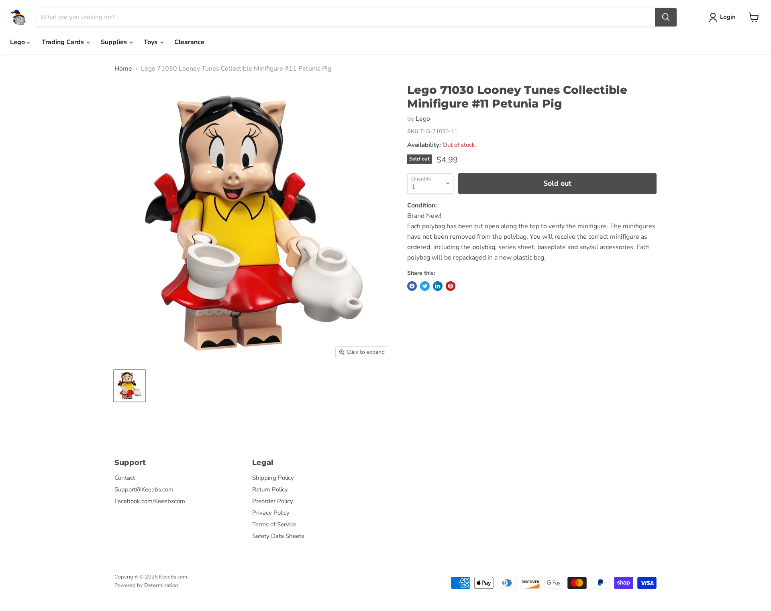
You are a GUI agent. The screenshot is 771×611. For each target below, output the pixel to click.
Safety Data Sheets (278, 536)
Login (728, 17)
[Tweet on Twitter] (425, 286)
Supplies (114, 42)
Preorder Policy (272, 501)
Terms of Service (274, 524)
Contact (124, 478)
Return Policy (270, 489)
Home (123, 68)
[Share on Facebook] (412, 286)
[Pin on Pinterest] (450, 286)
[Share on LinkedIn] (438, 286)
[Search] (666, 17)
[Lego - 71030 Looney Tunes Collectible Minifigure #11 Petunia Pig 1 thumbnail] (129, 386)
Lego (18, 42)
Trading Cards (64, 42)
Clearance (189, 42)
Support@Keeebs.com (143, 489)
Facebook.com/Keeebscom (149, 501)
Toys (151, 42)
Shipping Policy (273, 478)
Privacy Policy (271, 513)
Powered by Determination (146, 585)
